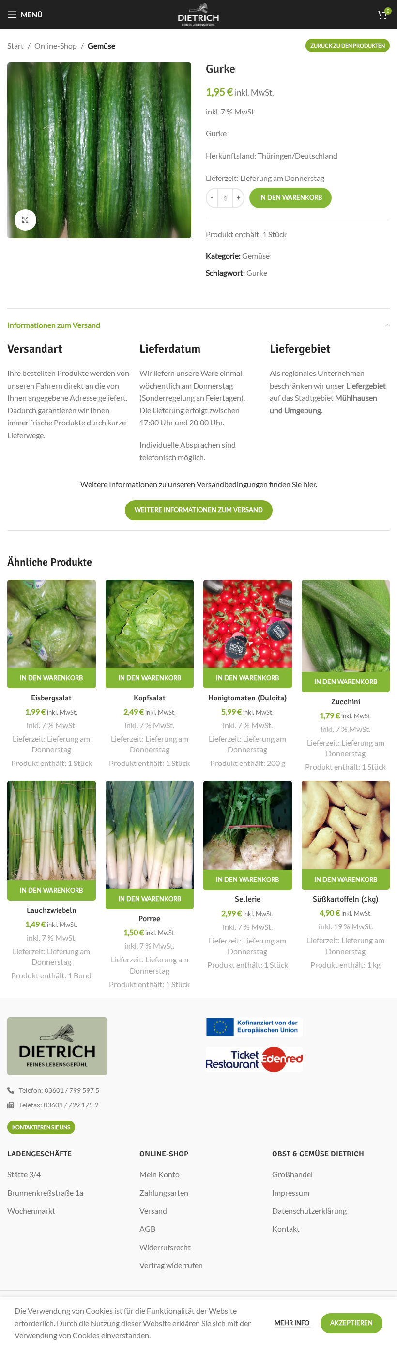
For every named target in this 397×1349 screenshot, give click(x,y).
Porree (149, 919)
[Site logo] (198, 13)
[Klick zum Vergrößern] (25, 220)
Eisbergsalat (51, 698)
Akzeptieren (351, 1323)
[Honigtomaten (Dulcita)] (247, 624)
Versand (153, 1210)
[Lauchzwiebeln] (51, 830)
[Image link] (254, 1026)
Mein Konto (159, 1174)
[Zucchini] (346, 626)
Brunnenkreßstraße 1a (45, 1192)
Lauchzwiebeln (51, 910)
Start (15, 45)
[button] (51, 678)
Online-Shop (55, 45)
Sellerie (247, 899)
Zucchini (345, 702)
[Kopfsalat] (150, 624)
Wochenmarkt (31, 1210)
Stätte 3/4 (24, 1174)
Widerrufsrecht (165, 1246)
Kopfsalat (150, 698)
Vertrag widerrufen (171, 1264)
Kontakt (286, 1228)
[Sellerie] (247, 825)
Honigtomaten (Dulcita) (247, 698)
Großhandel (292, 1174)
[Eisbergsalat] (51, 624)
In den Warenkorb (290, 197)
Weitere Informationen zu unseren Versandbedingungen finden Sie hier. (198, 483)
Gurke (256, 272)
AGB (147, 1228)
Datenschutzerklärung (309, 1210)
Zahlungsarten (163, 1192)
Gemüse (101, 45)
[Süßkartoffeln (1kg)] (346, 825)
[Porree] (150, 835)
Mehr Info (293, 1323)
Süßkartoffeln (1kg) (345, 899)
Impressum (290, 1192)
